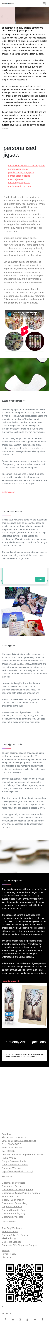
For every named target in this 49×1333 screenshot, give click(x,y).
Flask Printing (9, 1238)
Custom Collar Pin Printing (15, 1235)
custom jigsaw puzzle (19, 182)
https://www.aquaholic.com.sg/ (17, 1171)
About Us (6, 1257)
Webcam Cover (10, 1231)
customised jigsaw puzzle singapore (26, 165)
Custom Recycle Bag (12, 1217)
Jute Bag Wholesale (12, 1228)
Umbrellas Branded (12, 1242)
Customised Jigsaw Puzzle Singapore (21, 1193)
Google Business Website (15, 1164)
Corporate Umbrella (12, 1206)
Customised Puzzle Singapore (17, 1189)
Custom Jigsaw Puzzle (13, 1183)
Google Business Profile (14, 1161)
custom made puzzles (19, 186)
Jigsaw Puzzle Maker (13, 1200)
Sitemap (6, 1250)
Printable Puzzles (11, 1196)
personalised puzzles (19, 176)
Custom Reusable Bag (13, 1210)
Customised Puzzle (12, 1186)
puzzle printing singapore (21, 172)
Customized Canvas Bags (15, 1203)
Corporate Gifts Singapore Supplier (19, 1245)
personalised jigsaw (18, 169)
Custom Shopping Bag (13, 1213)
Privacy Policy (9, 1254)
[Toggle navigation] (43, 3)
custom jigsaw (15, 179)
